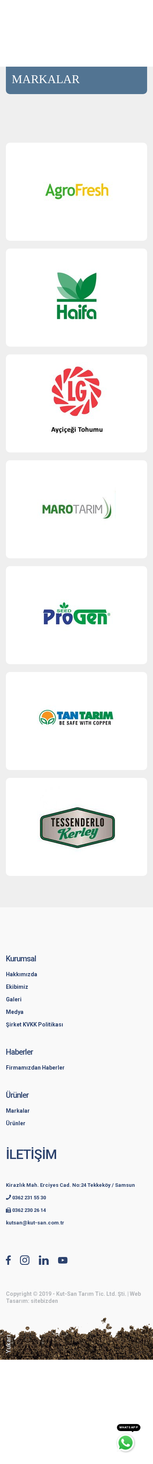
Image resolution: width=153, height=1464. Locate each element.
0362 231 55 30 (28, 1198)
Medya (15, 1012)
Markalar (18, 1111)
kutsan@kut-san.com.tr (35, 1223)
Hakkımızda (21, 974)
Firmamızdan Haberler (35, 1067)
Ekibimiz (17, 987)
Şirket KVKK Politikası (34, 1024)
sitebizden (44, 1301)
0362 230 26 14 (28, 1210)
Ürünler (16, 1123)
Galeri (14, 999)
